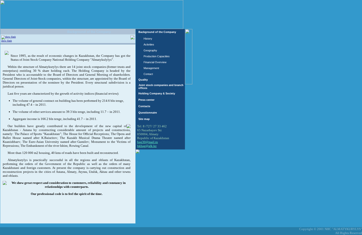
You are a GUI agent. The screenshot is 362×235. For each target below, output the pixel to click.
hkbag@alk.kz (147, 146)
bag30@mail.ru (147, 142)
